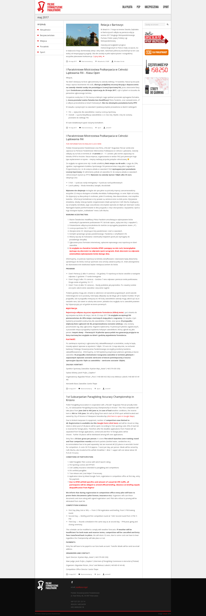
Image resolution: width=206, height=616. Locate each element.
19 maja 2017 (73, 128)
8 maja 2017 (72, 388)
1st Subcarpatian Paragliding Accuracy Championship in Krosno (100, 398)
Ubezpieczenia (152, 7)
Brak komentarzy (87, 61)
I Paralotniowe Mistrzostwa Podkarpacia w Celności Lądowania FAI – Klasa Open (97, 71)
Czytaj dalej (97, 56)
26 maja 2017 (73, 61)
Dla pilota (127, 7)
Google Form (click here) (107, 423)
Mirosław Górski (119, 61)
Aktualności (45, 29)
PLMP (107, 61)
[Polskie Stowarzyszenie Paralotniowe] (49, 7)
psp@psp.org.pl (82, 587)
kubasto (165, 614)
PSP (138, 7)
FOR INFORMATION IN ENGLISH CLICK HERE (83, 144)
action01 (108, 128)
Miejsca (43, 41)
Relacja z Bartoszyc (112, 24)
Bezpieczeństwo (47, 35)
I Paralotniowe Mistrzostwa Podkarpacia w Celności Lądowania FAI (97, 137)
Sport (166, 7)
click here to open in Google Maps (121, 416)
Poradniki (44, 46)
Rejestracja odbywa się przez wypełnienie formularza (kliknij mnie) (95, 312)
